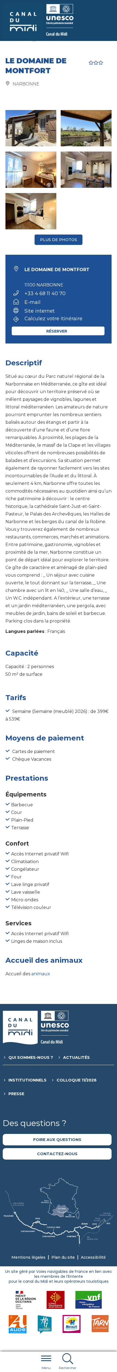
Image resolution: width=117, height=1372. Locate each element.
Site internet (39, 311)
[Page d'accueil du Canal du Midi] (38, 22)
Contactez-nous (57, 1153)
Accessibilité (93, 1257)
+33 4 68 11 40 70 (45, 294)
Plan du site (63, 1257)
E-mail (32, 302)
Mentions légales (28, 1257)
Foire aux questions (57, 1139)
